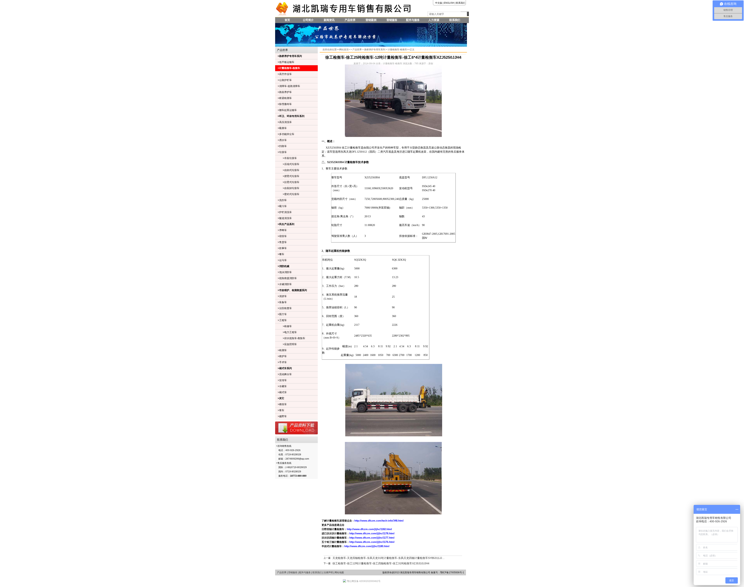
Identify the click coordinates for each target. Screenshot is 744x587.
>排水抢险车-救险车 (290, 338)
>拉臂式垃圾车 (287, 182)
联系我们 (460, 3)
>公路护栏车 (283, 80)
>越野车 (281, 416)
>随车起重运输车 (286, 110)
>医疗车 (281, 314)
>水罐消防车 (283, 284)
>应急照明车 (286, 344)
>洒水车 (281, 140)
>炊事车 (281, 248)
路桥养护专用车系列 (374, 49)
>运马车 (281, 260)
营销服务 (392, 19)
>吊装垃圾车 (286, 158)
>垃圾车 (281, 152)
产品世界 (350, 19)
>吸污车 (281, 206)
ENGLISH (449, 3)
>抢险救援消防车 (286, 278)
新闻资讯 (329, 19)
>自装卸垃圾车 (287, 188)
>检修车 (283, 326)
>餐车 (279, 254)
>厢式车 (281, 392)
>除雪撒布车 (283, 104)
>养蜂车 (281, 230)
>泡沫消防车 (283, 272)
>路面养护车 (283, 92)
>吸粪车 (281, 128)
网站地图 (339, 572)
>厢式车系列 (283, 368)
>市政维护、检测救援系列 (291, 290)
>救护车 (281, 356)
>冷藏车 (281, 386)
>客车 (279, 410)
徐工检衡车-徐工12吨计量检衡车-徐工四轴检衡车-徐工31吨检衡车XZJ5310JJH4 (380, 563)
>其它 (279, 398)
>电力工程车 (286, 332)
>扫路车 (281, 146)
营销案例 (371, 19)
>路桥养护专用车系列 (288, 56)
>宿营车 (281, 236)
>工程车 (281, 320)
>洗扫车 (281, 200)
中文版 (438, 3)
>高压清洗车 (283, 122)
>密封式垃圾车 (287, 194)
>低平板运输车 (284, 62)
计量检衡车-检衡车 (397, 49)
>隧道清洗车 (283, 218)
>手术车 (281, 362)
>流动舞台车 (283, 374)
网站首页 (344, 49)
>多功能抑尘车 (284, 134)
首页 (287, 19)
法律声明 (328, 572)
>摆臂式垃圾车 (287, 176)
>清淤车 (281, 296)
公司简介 (308, 19)
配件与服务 (413, 19)
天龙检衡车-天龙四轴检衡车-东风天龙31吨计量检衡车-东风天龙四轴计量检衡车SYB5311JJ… (388, 557)
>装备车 (281, 302)
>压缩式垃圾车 (287, 164)
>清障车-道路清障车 (287, 86)
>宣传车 (281, 380)
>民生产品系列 (284, 224)
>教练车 (281, 404)
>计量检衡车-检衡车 (287, 68)
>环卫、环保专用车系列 (289, 116)
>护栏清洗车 (283, 212)
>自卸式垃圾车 (287, 170)
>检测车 (281, 350)
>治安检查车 (283, 308)
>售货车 (281, 242)
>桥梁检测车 (283, 98)
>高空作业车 (283, 74)
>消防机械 (282, 266)
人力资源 (433, 19)
